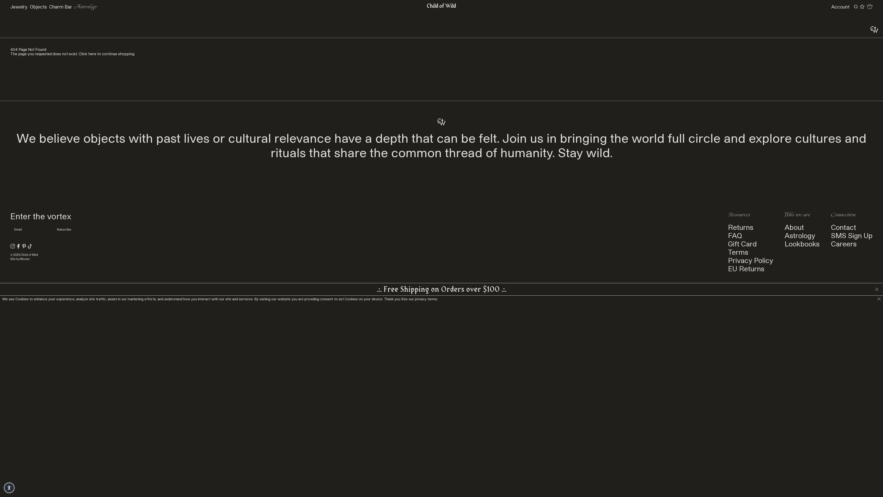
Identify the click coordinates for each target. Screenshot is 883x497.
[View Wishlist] (862, 6)
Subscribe (64, 229)
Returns (740, 227)
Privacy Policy (750, 260)
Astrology (85, 6)
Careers (844, 244)
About (794, 227)
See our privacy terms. (419, 299)
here (92, 54)
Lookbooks (802, 244)
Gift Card (742, 244)
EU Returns (746, 268)
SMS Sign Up (852, 235)
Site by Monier (20, 258)
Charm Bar (60, 6)
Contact (843, 227)
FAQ (735, 235)
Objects (38, 6)
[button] (9, 487)
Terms (738, 252)
